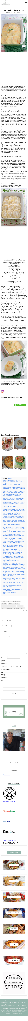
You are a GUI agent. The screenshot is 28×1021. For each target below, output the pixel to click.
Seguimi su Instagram (15, 852)
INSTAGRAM (16, 186)
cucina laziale (5, 601)
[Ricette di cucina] (14, 811)
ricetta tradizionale (7, 608)
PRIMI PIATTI (20, 384)
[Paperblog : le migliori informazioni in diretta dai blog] (14, 821)
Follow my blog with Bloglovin (9, 840)
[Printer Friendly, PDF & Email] (20, 405)
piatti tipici (20, 606)
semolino (16, 608)
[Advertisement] (14, 69)
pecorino (4, 606)
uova (22, 608)
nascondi (10, 478)
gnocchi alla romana (14, 603)
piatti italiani (12, 606)
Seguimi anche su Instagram (11, 397)
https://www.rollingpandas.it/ (9, 801)
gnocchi (4, 603)
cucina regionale (15, 601)
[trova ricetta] (14, 775)
